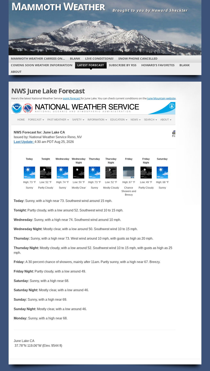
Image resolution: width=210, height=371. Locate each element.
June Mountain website (161, 98)
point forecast (72, 98)
